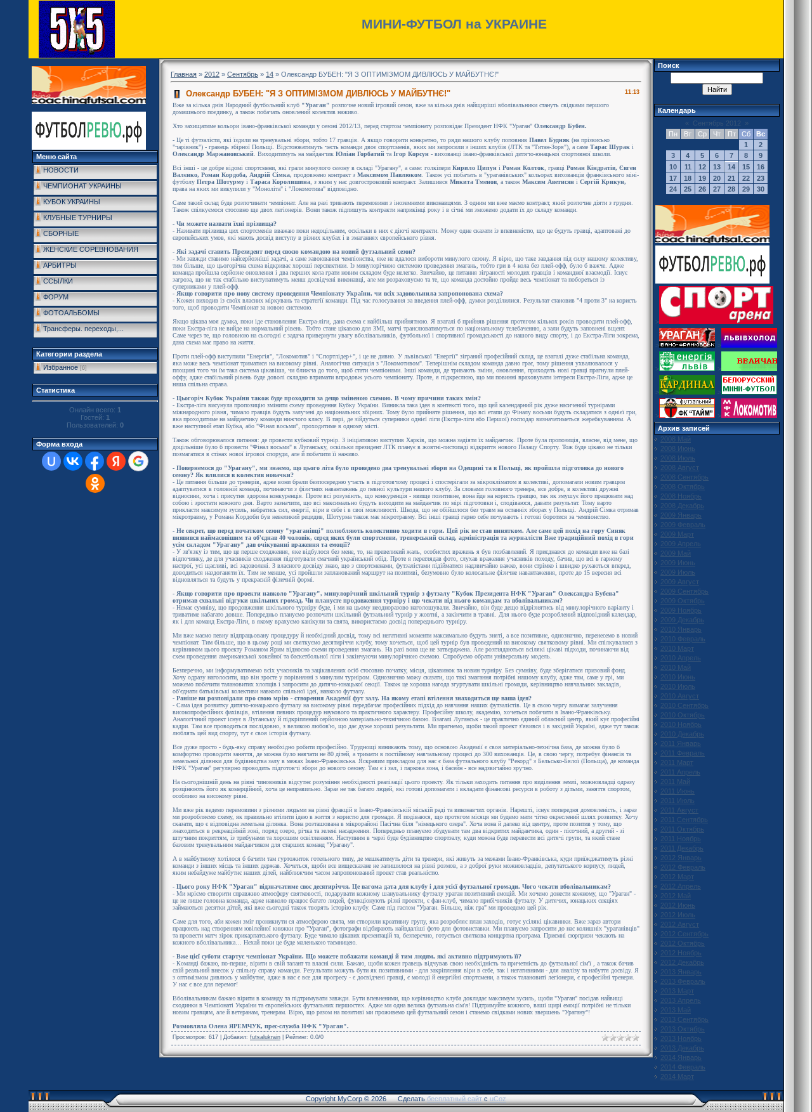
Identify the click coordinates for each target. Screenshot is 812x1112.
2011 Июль (677, 800)
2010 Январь (681, 629)
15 (746, 167)
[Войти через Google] (138, 461)
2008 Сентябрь (684, 477)
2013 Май (675, 1010)
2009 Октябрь (682, 601)
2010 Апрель (680, 658)
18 (687, 178)
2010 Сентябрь (684, 705)
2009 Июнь (677, 562)
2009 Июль (677, 572)
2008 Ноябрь (681, 496)
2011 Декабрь (682, 848)
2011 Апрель (680, 772)
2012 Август (679, 924)
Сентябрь (242, 74)
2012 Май (675, 895)
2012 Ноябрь (681, 953)
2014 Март (677, 1076)
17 (673, 178)
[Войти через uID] (51, 461)
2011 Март (676, 762)
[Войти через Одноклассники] (95, 483)
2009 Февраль (682, 524)
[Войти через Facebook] (94, 461)
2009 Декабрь (682, 620)
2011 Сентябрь (684, 819)
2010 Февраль (682, 639)
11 (687, 167)
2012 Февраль (682, 867)
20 (717, 178)
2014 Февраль (682, 1067)
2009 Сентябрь (684, 591)
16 (760, 167)
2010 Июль (677, 686)
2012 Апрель (680, 886)
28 (731, 189)
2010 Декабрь (682, 734)
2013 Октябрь (682, 1029)
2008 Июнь (677, 448)
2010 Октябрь (682, 715)
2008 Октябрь (682, 486)
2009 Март (677, 534)
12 (702, 167)
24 (673, 189)
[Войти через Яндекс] (116, 461)
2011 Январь (680, 743)
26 (702, 189)
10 (673, 167)
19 (702, 178)
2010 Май (675, 667)
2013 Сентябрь (684, 1019)
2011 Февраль (682, 753)
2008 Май (675, 439)
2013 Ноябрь (681, 1038)
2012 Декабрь (682, 962)
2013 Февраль (682, 981)
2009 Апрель (680, 543)
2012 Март (677, 876)
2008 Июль (677, 458)
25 (687, 189)
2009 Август (679, 581)
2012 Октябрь (682, 943)
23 (760, 178)
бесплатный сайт (454, 1098)
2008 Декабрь (682, 505)
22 (746, 178)
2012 (211, 74)
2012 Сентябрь (684, 934)
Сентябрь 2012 (717, 123)
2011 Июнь (677, 791)
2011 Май (675, 781)
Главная (184, 74)
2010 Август (679, 696)
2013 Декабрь (682, 1048)
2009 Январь (681, 515)
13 (717, 167)
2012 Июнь (677, 905)
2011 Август (679, 810)
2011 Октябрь (682, 829)
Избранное (60, 367)
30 (760, 189)
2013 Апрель (680, 1000)
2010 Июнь (677, 677)
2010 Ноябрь (681, 724)
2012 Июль (677, 915)
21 (731, 178)
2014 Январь (681, 1057)
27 (717, 189)
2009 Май (675, 553)
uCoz (498, 1098)
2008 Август (679, 467)
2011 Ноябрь (680, 838)
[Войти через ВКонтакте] (72, 461)
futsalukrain (265, 1037)
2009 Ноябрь (681, 610)
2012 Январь (681, 857)
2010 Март (677, 648)
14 (269, 74)
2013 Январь (681, 972)
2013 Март (677, 991)
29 (746, 189)
